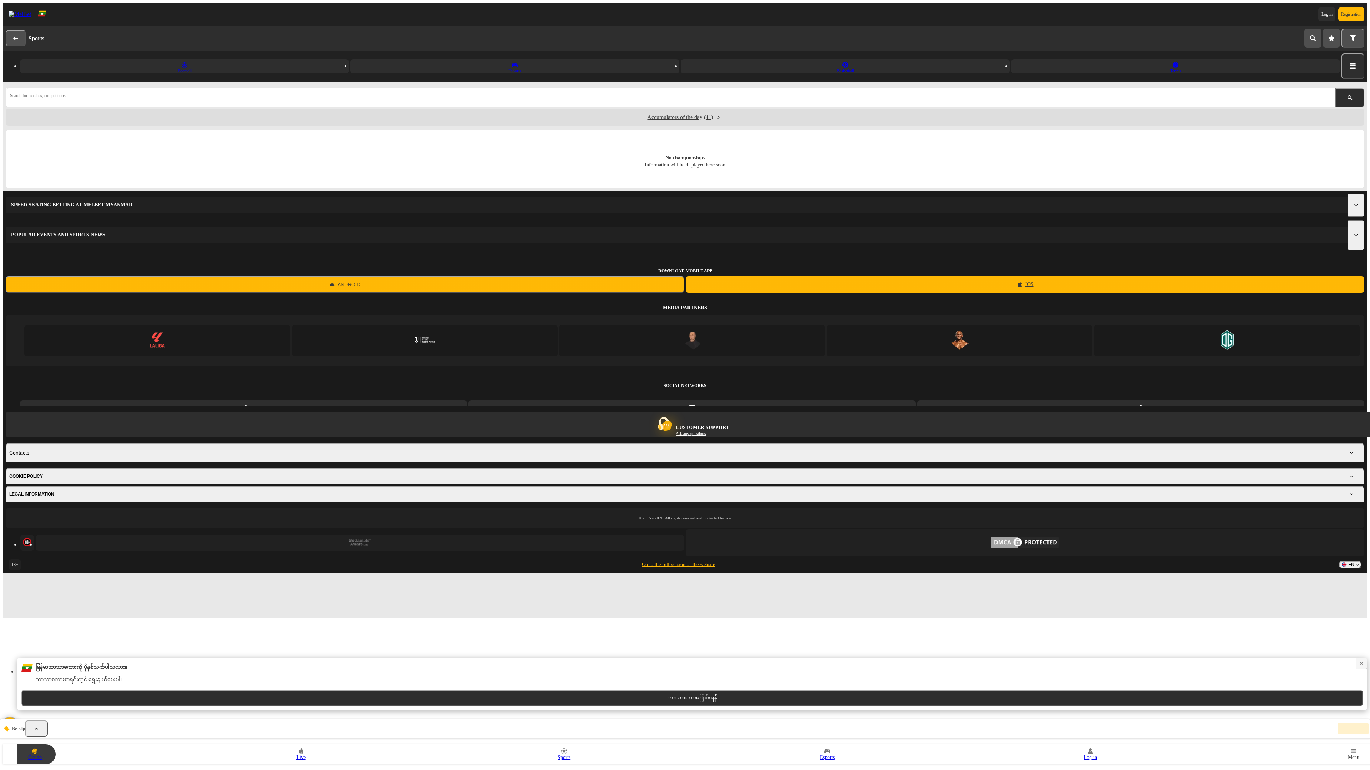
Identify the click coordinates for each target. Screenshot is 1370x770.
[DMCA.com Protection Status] (1025, 542)
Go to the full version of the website (678, 564)
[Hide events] (36, 728)
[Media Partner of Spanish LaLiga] (157, 340)
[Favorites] (1331, 38)
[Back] (16, 38)
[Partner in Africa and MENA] (425, 340)
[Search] (1312, 38)
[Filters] (1352, 38)
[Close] (1361, 663)
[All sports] (1352, 66)
